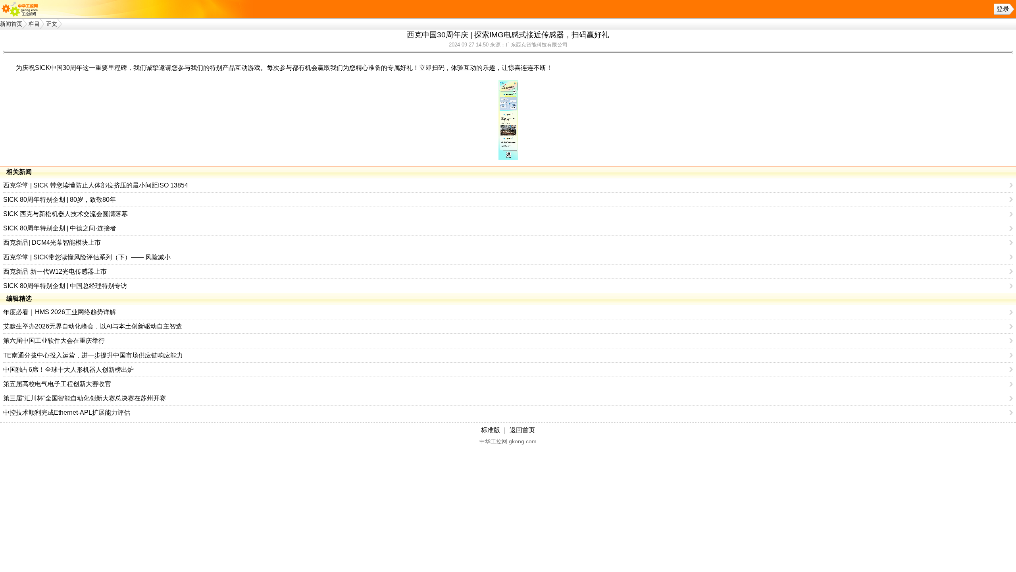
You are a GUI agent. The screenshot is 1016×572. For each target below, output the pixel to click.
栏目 (34, 24)
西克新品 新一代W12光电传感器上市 (55, 271)
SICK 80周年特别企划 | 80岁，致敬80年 (59, 199)
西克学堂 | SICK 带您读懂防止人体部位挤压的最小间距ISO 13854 (95, 185)
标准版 (490, 430)
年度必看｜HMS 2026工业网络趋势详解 (59, 312)
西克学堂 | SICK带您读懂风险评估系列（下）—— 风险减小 (87, 257)
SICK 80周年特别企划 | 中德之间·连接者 (59, 228)
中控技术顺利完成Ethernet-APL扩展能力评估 (66, 412)
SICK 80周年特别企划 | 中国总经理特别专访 (65, 285)
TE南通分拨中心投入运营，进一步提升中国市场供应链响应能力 (93, 355)
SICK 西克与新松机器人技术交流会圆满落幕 (65, 214)
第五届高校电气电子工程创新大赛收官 (57, 384)
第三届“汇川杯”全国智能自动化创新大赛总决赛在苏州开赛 (84, 398)
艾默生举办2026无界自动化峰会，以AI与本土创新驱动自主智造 (92, 326)
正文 (51, 24)
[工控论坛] (21, 9)
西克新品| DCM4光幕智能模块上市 (52, 242)
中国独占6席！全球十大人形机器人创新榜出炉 (68, 369)
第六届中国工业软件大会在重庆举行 (54, 340)
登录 (1003, 9)
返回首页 (522, 430)
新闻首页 (11, 24)
